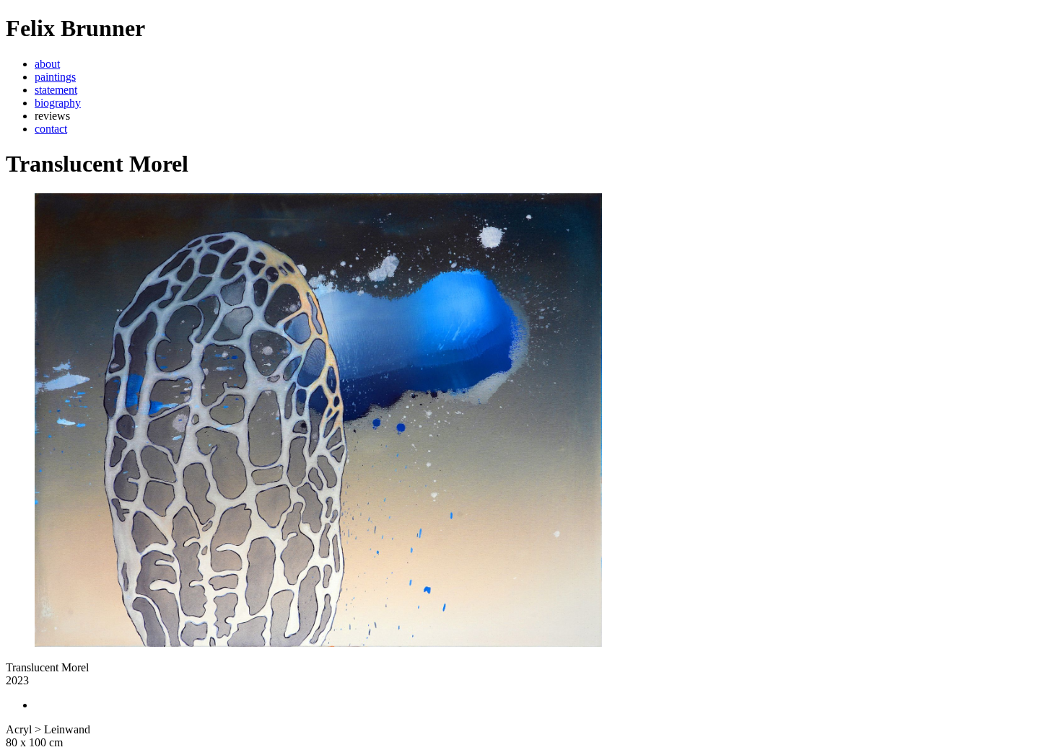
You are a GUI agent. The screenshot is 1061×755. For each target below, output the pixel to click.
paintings (55, 77)
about (47, 64)
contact (51, 129)
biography (58, 103)
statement (56, 90)
